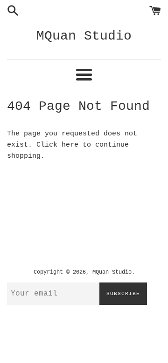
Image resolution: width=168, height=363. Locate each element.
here (70, 145)
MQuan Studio (84, 36)
